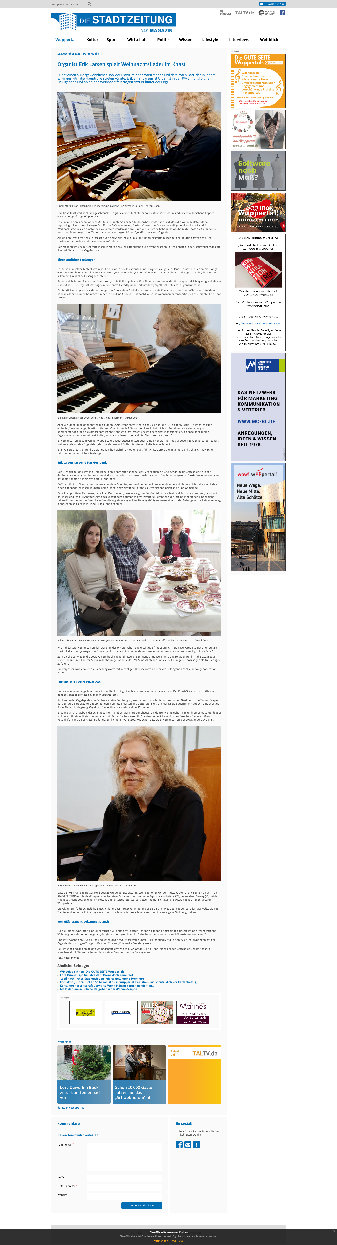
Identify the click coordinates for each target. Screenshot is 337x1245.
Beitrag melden (196, 1144)
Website (62, 1194)
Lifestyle (210, 39)
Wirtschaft (137, 39)
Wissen (185, 39)
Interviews (239, 39)
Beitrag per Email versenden (187, 1144)
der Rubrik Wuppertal (70, 1107)
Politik (163, 39)
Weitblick (269, 39)
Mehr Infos (177, 1241)
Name (62, 1177)
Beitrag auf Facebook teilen (179, 1144)
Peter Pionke (91, 53)
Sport (112, 39)
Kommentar (65, 1144)
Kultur (92, 39)
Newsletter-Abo (275, 3)
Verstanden (161, 1240)
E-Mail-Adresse (67, 1186)
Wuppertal (65, 39)
